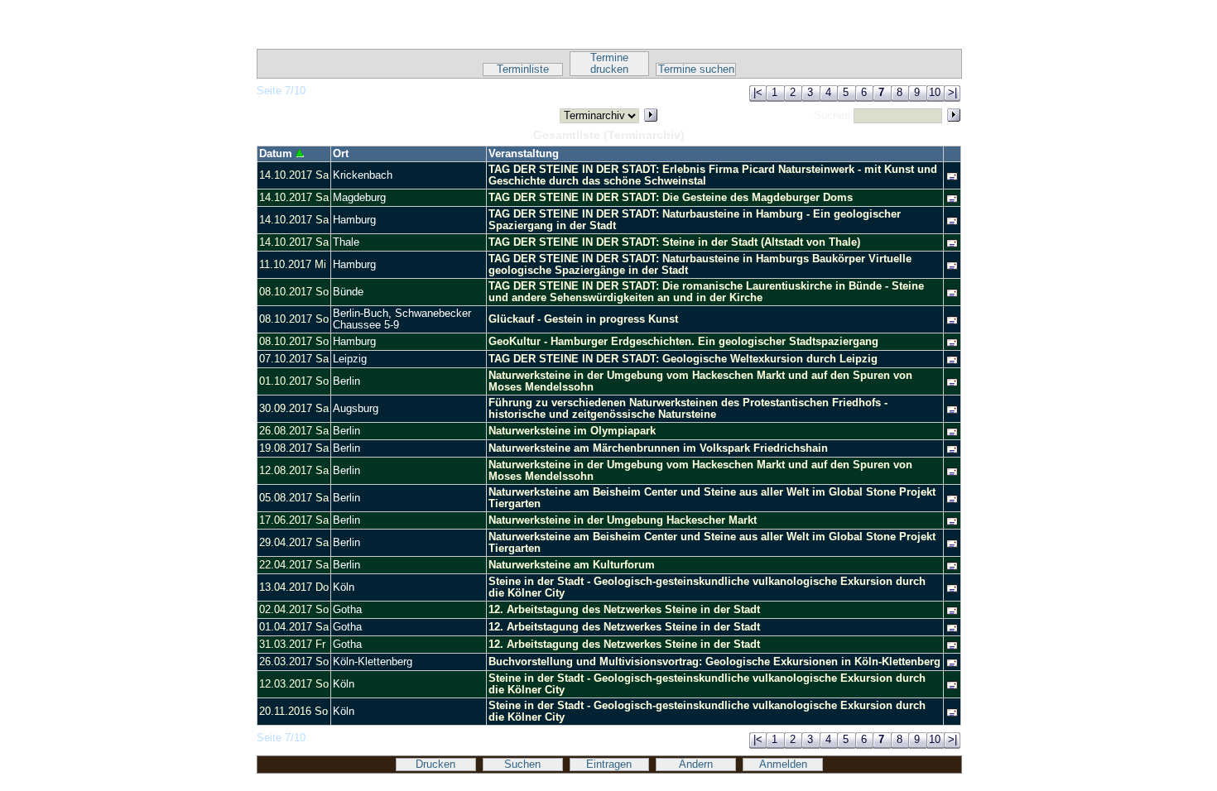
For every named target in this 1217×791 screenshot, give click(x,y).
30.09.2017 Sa (294, 409)
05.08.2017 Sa (294, 498)
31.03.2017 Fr (292, 644)
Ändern (696, 764)
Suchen (522, 764)
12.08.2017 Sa (294, 471)
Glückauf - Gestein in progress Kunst (583, 319)
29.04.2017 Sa (294, 543)
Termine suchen (696, 69)
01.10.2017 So (294, 381)
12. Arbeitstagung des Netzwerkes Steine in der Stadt (624, 610)
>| (952, 92)
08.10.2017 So (294, 292)
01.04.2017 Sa (294, 627)
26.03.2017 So (294, 662)
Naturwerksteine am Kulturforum (571, 565)
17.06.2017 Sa (294, 520)
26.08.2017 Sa (294, 431)
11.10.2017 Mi (292, 265)
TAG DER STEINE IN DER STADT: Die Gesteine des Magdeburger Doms (670, 198)
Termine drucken (609, 63)
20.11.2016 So (293, 711)
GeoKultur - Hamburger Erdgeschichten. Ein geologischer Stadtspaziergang (683, 342)
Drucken (435, 764)
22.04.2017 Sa (294, 565)
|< (757, 92)
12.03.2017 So (294, 684)
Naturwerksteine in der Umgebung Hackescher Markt (622, 520)
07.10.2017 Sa (294, 359)
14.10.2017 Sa (294, 175)
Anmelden (783, 764)
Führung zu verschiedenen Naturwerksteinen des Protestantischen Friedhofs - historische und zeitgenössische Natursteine (687, 408)
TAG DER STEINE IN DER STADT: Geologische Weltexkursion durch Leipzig (683, 359)
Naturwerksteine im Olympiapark (572, 431)
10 (934, 92)
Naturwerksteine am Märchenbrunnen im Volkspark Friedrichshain (658, 448)
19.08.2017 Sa (294, 448)
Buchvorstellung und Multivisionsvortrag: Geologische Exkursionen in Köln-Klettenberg (714, 662)
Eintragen (609, 764)
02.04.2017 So (294, 610)
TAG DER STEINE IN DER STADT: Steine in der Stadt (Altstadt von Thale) (674, 242)
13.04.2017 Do (294, 587)
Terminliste (523, 69)
